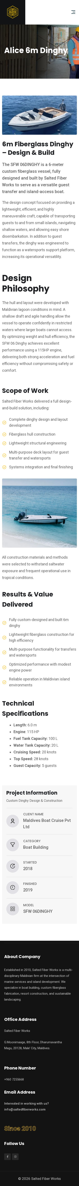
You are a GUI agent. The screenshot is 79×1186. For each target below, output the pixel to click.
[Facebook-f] (7, 1156)
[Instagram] (15, 1156)
